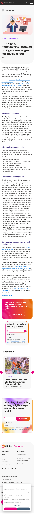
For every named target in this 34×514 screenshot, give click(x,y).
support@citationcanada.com (10, 476)
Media (3, 459)
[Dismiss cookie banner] (29, 486)
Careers (3, 457)
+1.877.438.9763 (6, 479)
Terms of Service (15, 341)
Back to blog (9, 10)
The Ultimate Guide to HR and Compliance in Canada (24, 459)
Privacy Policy (14, 429)
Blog (18, 457)
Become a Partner (21, 454)
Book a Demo (17, 314)
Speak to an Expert (6, 464)
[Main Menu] (31, 3)
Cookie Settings (17, 505)
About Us (4, 454)
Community (4, 461)
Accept (10, 508)
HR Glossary (20, 463)
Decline (23, 508)
